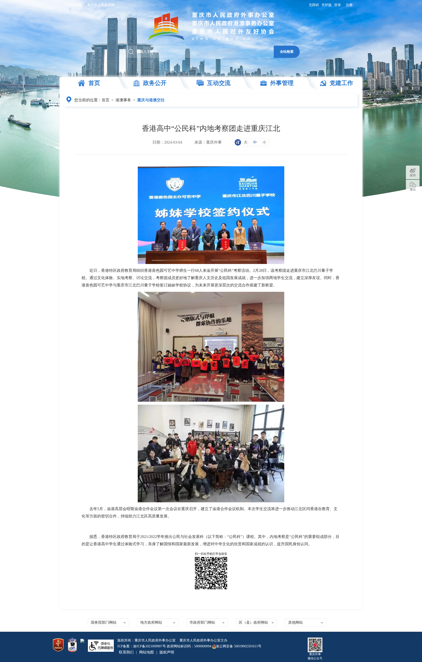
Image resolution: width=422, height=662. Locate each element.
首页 (105, 100)
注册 (349, 5)
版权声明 (166, 652)
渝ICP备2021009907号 (149, 646)
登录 (337, 5)
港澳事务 (123, 100)
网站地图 (146, 652)
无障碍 (314, 5)
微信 (413, 189)
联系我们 (126, 652)
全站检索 (287, 51)
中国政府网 (73, 5)
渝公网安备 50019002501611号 (238, 646)
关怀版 (326, 5)
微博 (413, 175)
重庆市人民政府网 (101, 5)
